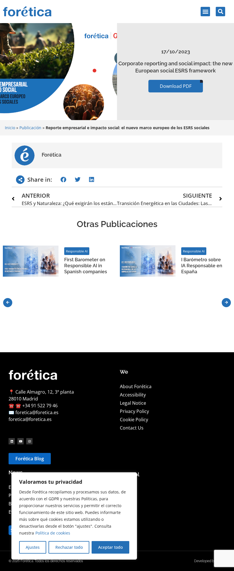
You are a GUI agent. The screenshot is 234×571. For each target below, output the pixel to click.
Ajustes (33, 547)
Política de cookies (52, 533)
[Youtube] (20, 441)
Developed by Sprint (209, 561)
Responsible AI (77, 251)
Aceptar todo (110, 547)
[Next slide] (226, 302)
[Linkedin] (12, 441)
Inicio (10, 127)
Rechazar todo (69, 547)
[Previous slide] (7, 302)
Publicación (30, 127)
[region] (74, 516)
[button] (205, 11)
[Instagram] (29, 441)
